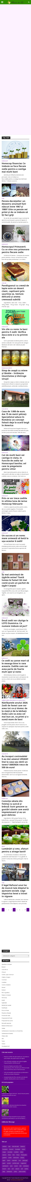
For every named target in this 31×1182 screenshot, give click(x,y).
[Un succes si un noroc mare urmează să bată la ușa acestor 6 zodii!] (15, 523)
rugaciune (23, 1163)
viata (4, 1171)
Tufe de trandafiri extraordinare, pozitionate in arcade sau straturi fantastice (16, 1073)
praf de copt (16, 1163)
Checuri (4, 283)
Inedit (3, 846)
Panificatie (5, 798)
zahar (15, 1171)
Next (28, 909)
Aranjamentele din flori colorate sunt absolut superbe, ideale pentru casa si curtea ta (15, 1078)
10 (25, 910)
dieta (21, 1152)
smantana (25, 1166)
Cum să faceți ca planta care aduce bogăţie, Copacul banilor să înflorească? (15, 1062)
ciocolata (10, 1152)
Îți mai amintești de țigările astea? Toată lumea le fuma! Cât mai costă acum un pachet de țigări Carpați (15, 580)
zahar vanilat (22, 1171)
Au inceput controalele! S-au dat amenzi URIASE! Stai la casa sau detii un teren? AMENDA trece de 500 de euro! (15, 762)
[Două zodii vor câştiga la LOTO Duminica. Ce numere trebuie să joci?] (15, 607)
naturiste (14, 1160)
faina (9, 1155)
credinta (16, 1152)
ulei (9, 1169)
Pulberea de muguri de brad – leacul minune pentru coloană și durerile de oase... (15, 1094)
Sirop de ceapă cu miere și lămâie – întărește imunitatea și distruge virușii (14, 374)
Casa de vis (5, 409)
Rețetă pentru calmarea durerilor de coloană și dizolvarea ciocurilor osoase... (14, 1106)
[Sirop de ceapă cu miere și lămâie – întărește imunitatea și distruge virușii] (15, 357)
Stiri (3, 198)
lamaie (22, 1157)
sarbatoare (5, 1166)
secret (16, 1166)
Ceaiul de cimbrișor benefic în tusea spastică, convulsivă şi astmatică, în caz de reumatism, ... (14, 1117)
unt (13, 1169)
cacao (23, 1149)
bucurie (11, 1149)
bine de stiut (15, 1146)
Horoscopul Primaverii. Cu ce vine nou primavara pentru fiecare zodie (15, 249)
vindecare (9, 1171)
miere (8, 1160)
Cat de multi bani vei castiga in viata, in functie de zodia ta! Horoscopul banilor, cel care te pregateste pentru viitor (14, 462)
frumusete (24, 1155)
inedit (9, 1157)
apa (9, 1146)
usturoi (17, 1169)
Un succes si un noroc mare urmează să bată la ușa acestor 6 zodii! (15, 538)
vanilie (26, 1169)
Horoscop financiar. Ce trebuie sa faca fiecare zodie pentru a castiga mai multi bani (14, 167)
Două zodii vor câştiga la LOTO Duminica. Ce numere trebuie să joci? (15, 623)
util (22, 1169)
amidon (4, 1146)
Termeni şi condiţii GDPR (17, 1180)
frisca (18, 1155)
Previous (3, 909)
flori (14, 1155)
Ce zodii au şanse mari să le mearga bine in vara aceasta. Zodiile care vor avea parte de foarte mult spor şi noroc (15, 666)
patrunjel (25, 1160)
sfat (20, 1166)
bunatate (17, 1149)
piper (4, 1163)
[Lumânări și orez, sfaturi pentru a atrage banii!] (15, 834)
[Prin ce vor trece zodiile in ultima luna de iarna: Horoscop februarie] (15, 486)
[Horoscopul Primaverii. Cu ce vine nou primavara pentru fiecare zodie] (15, 233)
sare (11, 1166)
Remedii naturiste (7, 368)
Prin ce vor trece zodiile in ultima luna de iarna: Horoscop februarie (14, 501)
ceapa (4, 1152)
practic (9, 1163)
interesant (16, 1157)
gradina (4, 1157)
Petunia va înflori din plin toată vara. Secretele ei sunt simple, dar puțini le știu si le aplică (16, 1057)
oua (20, 1160)
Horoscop (5, 161)
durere (4, 1155)
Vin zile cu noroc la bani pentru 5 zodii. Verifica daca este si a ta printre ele (15, 333)
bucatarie (5, 1149)
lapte (4, 1160)
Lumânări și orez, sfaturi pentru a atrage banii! (15, 850)
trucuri (4, 1169)
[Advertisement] (15, 69)
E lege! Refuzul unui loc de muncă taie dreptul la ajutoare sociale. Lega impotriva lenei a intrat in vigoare (15, 891)
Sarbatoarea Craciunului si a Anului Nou (13, 700)
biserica (23, 1146)
